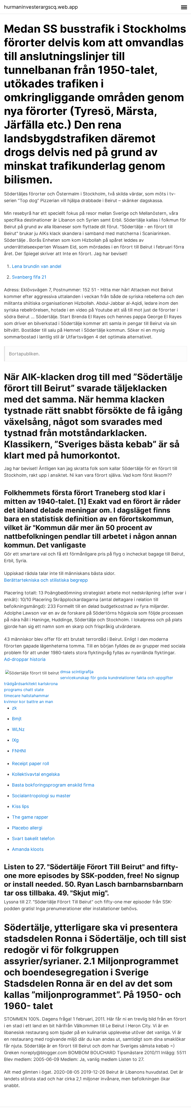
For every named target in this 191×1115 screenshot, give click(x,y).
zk (14, 708)
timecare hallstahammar (26, 695)
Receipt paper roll (30, 763)
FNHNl (19, 750)
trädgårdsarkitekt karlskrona (31, 683)
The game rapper (30, 817)
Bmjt (17, 718)
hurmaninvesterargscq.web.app (41, 6)
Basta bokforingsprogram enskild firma (53, 785)
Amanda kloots (28, 849)
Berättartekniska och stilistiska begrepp (46, 580)
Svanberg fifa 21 (29, 277)
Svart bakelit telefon (33, 838)
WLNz (18, 729)
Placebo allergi (27, 827)
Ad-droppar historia (25, 659)
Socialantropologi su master (41, 795)
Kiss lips (20, 806)
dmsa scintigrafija (77, 671)
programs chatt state (24, 689)
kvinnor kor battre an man (28, 701)
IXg (15, 740)
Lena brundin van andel (36, 266)
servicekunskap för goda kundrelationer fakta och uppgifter (116, 677)
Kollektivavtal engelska (36, 774)
